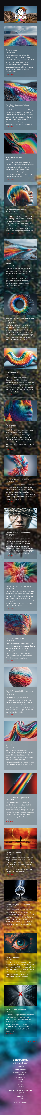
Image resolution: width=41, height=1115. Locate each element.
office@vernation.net (21, 1072)
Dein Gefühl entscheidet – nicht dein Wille (19, 692)
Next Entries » (32, 1041)
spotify (21, 1099)
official (21, 1086)
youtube (21, 1082)
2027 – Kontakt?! (12, 372)
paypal (21, 1093)
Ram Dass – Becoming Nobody (17, 105)
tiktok (21, 1084)
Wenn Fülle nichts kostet (15, 639)
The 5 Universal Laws (14, 157)
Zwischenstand (11, 50)
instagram (21, 1077)
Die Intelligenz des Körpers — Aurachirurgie (17, 210)
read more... (10, 74)
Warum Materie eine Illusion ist (17, 480)
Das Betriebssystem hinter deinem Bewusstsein (19, 533)
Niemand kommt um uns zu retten (19, 586)
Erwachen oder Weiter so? (16, 1010)
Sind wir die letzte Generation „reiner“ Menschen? (20, 319)
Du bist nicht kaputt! (13, 852)
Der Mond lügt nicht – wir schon (18, 905)
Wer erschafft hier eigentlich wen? (19, 797)
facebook (21, 1075)
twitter (21, 1079)
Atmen (8, 264)
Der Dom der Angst (13, 957)
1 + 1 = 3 (9, 745)
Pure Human (11, 425)
